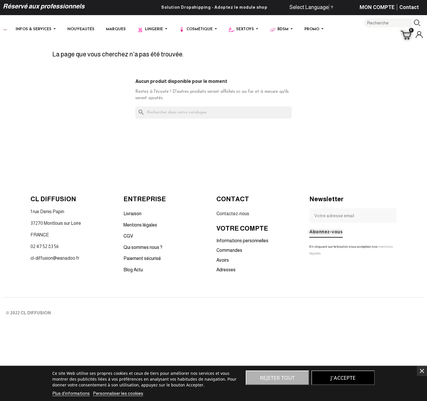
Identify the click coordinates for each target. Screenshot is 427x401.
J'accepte (343, 377)
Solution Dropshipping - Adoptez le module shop (214, 7)
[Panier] (407, 34)
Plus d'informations (71, 393)
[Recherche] (416, 23)
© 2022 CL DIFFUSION (28, 312)
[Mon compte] (419, 35)
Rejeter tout (277, 377)
